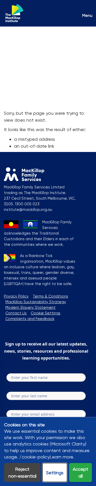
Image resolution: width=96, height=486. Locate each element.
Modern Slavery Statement (30, 307)
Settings (54, 472)
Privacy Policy (16, 296)
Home (10, 35)
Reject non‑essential (22, 472)
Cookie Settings (45, 313)
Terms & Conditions (50, 296)
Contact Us (16, 313)
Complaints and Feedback (29, 318)
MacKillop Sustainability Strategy (35, 302)
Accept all (80, 472)
